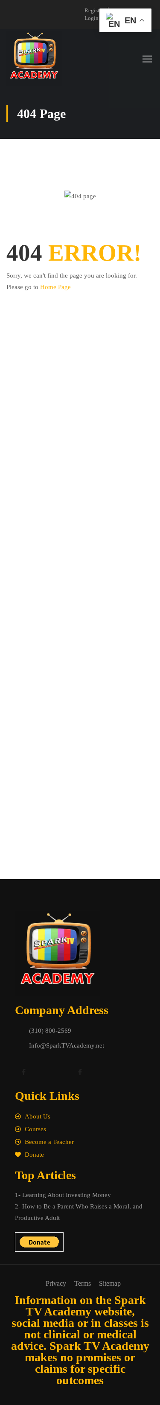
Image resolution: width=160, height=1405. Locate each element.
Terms (82, 1283)
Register (94, 10)
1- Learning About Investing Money (63, 1194)
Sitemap (110, 1283)
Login (91, 18)
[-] (34, 58)
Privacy (56, 1283)
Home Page (55, 287)
